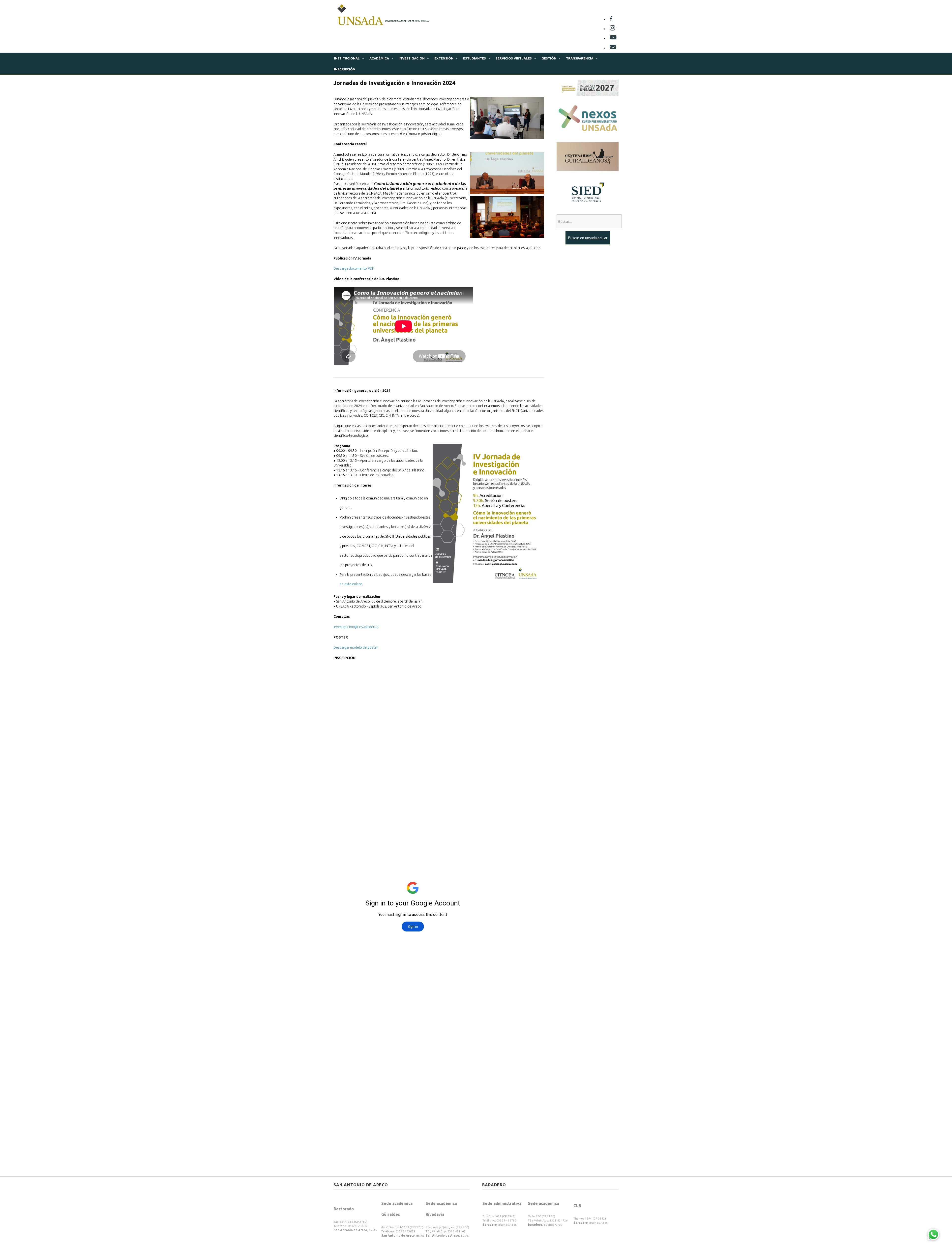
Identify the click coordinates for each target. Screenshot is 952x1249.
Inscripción (344, 69)
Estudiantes (474, 58)
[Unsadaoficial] (611, 19)
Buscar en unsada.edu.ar (587, 237)
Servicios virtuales (514, 58)
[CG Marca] (588, 156)
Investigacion (412, 58)
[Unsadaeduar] (613, 38)
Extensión (443, 58)
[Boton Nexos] (588, 118)
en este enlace (351, 584)
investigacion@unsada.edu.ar (356, 627)
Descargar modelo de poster (355, 647)
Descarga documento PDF (353, 268)
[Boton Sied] (588, 192)
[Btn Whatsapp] (933, 1234)
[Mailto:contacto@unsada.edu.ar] (613, 47)
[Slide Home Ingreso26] (588, 87)
